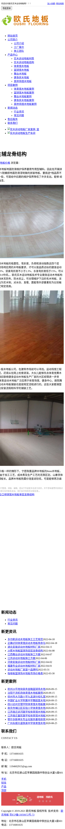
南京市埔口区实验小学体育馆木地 (26, 708)
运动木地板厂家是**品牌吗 (23, 669)
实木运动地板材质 (24, 58)
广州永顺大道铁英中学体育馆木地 (26, 723)
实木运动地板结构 (24, 62)
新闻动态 (13, 108)
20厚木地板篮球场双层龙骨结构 (25, 650)
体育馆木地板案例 (24, 89)
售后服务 (13, 119)
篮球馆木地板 (21, 70)
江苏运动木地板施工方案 (21, 658)
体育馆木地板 (21, 66)
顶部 (3, 790)
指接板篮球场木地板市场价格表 (25, 673)
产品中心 (13, 54)
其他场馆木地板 (23, 81)
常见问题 (19, 115)
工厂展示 (19, 47)
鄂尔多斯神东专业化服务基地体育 (26, 719)
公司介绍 (19, 43)
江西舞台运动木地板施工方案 (24, 654)
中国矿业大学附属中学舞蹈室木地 (26, 700)
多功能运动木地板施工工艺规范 (25, 639)
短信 (3, 782)
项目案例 (13, 85)
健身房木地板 (21, 77)
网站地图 (60, 4)
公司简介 (13, 39)
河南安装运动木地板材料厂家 (24, 662)
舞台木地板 (20, 73)
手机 (3, 779)
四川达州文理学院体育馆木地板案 (26, 704)
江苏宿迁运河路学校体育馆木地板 (26, 711)
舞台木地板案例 (23, 96)
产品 (3, 786)
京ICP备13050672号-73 (21, 814)
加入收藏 (51, 4)
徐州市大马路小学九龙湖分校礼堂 (26, 696)
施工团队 (19, 51)
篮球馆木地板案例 (24, 92)
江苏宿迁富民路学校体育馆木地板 (26, 715)
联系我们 (13, 123)
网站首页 (13, 35)
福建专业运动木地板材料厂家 (24, 665)
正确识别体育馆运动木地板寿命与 (26, 643)
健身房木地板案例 (24, 100)
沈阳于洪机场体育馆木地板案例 (25, 693)
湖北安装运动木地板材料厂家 (24, 647)
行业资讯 (19, 111)
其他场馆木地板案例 (25, 104)
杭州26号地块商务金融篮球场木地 (26, 689)
